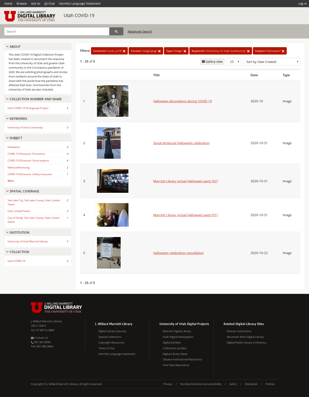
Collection (19, 252)
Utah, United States (19, 211)
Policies (270, 384)
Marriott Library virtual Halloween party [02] (185, 181)
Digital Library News (175, 354)
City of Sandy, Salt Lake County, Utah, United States (33, 220)
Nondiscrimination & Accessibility (201, 384)
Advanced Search (140, 31)
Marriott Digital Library (177, 331)
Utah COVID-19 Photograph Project (28, 108)
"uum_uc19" (108, 50)
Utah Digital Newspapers (178, 337)
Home (8, 3)
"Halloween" (268, 50)
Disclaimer (251, 384)
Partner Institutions (239, 331)
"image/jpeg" (144, 50)
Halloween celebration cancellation (178, 253)
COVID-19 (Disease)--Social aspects (28, 160)
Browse (22, 3)
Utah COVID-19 (79, 15)
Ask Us (35, 3)
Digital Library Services (112, 331)
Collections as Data (174, 348)
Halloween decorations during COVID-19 (182, 101)
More (11, 181)
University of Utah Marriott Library (28, 241)
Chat (51, 3)
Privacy (167, 384)
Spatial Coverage (24, 191)
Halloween (14, 147)
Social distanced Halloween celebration (181, 143)
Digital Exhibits (172, 342)
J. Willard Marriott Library (46, 321)
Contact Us (41, 338)
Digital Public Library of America (246, 342)
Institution (19, 232)
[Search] (116, 31)
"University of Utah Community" (219, 50)
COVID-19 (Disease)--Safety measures (30, 174)
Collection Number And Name (36, 99)
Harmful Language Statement (79, 3)
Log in (302, 3)
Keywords (18, 118)
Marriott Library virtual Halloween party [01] (185, 215)
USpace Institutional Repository (182, 359)
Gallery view (214, 62)
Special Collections (109, 337)
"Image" (175, 50)
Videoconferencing (18, 167)
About (15, 46)
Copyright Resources (111, 342)
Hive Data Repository (176, 365)
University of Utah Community (25, 127)
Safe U (233, 384)
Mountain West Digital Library (245, 337)
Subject (16, 138)
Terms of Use (106, 348)
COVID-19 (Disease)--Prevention (26, 154)
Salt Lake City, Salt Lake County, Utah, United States (34, 202)
